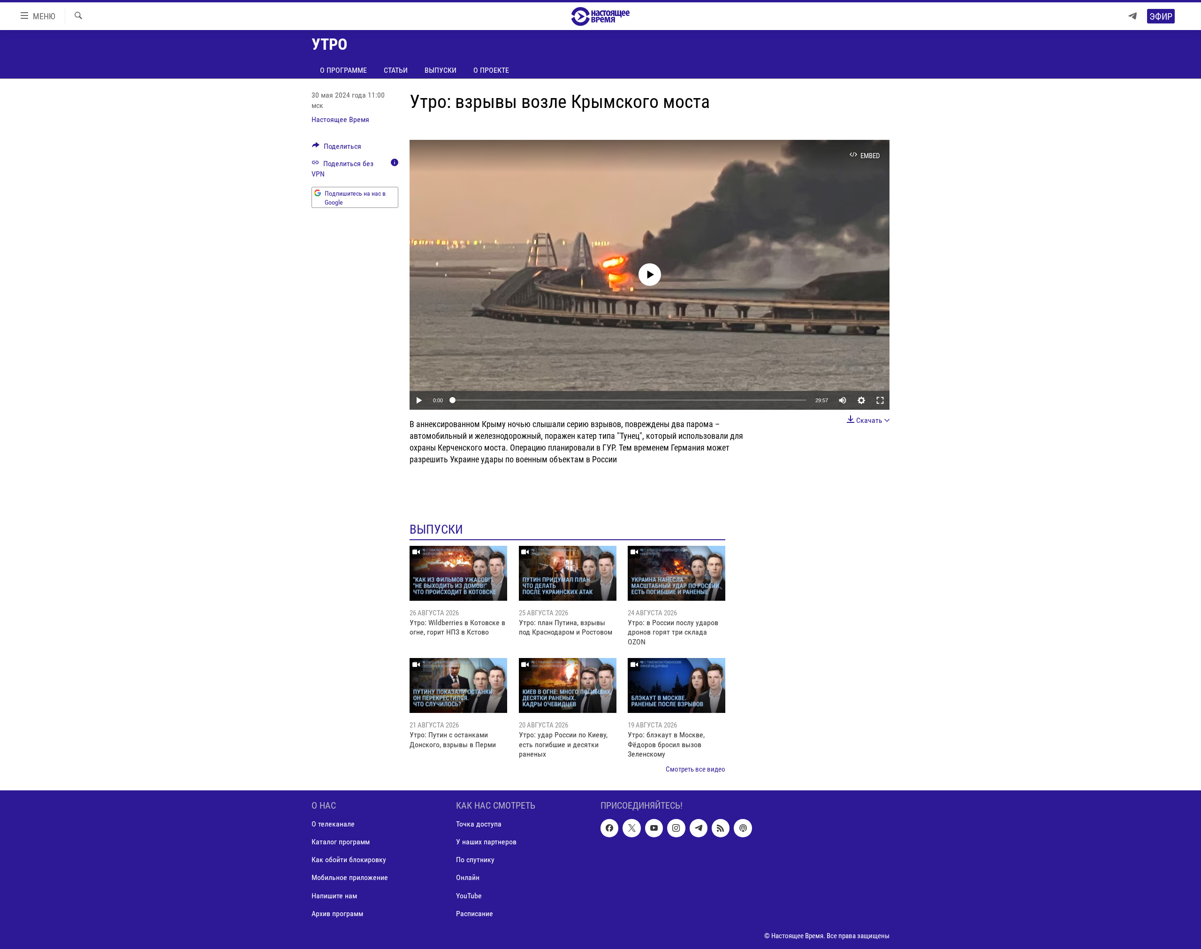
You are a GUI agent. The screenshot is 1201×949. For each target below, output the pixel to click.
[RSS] (721, 828)
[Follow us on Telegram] (698, 828)
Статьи (396, 70)
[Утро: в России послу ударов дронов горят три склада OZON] (676, 573)
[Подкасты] (743, 828)
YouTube (469, 895)
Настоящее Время (340, 119)
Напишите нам (334, 895)
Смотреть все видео (695, 769)
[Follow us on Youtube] (654, 828)
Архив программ (337, 913)
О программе (343, 70)
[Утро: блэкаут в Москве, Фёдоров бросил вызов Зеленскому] (676, 685)
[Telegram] (1132, 16)
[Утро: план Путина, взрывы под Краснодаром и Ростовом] (567, 573)
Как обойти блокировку (349, 859)
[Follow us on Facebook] (609, 828)
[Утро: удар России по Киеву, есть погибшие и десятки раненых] (567, 685)
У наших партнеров (486, 841)
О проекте (491, 70)
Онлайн (467, 877)
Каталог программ (341, 841)
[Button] (336, 148)
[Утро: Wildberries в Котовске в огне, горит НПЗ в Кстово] (458, 573)
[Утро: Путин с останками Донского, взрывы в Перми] (458, 685)
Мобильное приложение (350, 877)
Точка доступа (479, 823)
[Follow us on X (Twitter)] (631, 828)
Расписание (474, 913)
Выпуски (440, 70)
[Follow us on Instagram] (676, 828)
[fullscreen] (880, 400)
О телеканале (333, 823)
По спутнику (475, 859)
